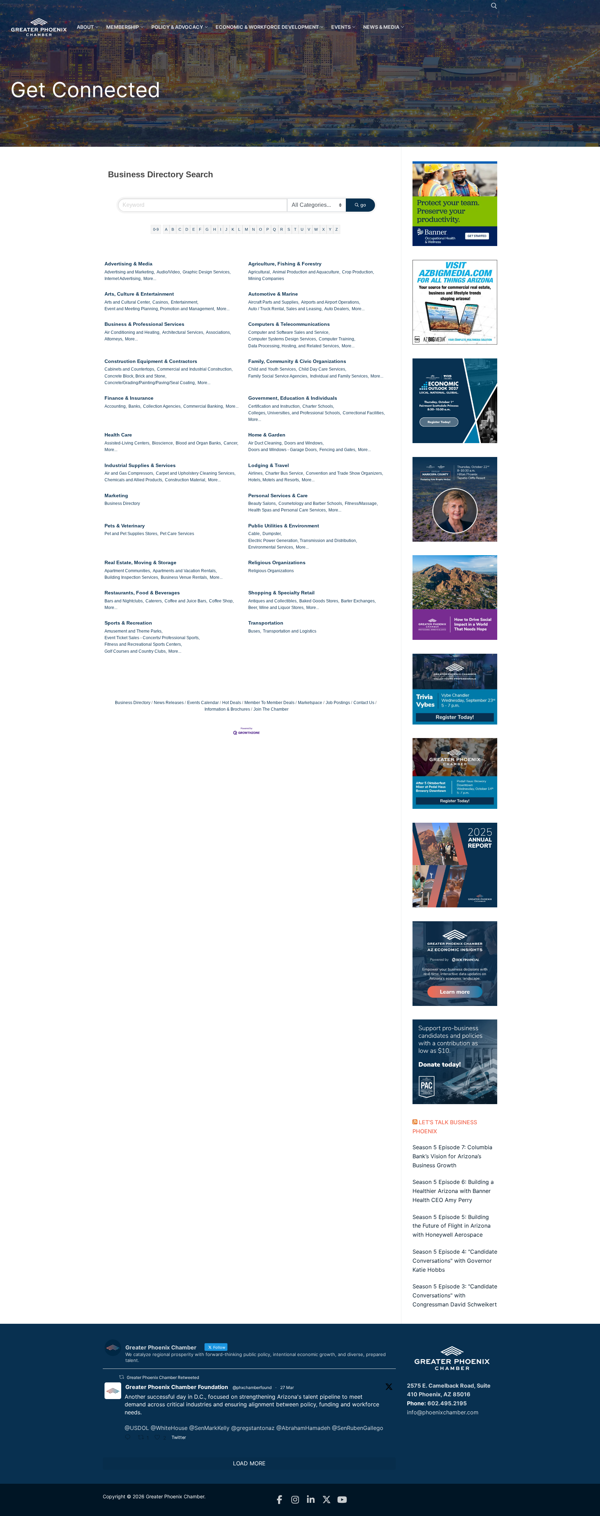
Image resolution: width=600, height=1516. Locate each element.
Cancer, (231, 443)
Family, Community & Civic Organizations (297, 361)
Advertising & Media (128, 263)
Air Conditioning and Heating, (132, 332)
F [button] (200, 229)
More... (149, 278)
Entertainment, (184, 302)
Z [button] (336, 229)
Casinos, (160, 302)
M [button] (246, 229)
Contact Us (363, 702)
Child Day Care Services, (322, 369)
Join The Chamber (271, 709)
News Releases (169, 702)
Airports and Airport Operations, (330, 302)
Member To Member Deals (269, 702)
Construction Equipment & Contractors (151, 361)
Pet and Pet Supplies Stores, (131, 533)
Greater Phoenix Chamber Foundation (176, 1386)
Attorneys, (114, 339)
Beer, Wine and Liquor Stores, (276, 607)
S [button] (289, 229)
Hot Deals (231, 702)
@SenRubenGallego (357, 1427)
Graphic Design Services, (207, 272)
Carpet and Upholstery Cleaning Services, (195, 473)
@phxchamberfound (252, 1387)
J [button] (226, 229)
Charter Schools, (318, 406)
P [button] (267, 229)
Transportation (265, 623)
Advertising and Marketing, (130, 272)
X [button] (323, 229)
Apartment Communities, (128, 570)
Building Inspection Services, (132, 577)
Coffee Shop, (221, 601)
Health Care (118, 435)
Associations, (218, 332)
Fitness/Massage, (361, 503)
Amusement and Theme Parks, (133, 631)
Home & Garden (266, 435)
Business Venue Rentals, (184, 577)
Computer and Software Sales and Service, (289, 332)
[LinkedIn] (311, 1500)
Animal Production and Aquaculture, (306, 272)
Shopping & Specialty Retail (281, 592)
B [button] (173, 229)
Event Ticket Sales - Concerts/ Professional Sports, (152, 637)
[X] (326, 1500)
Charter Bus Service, (284, 473)
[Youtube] (342, 1500)
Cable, (254, 533)
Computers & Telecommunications (289, 324)
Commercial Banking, (203, 406)
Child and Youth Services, (272, 369)
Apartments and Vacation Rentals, (185, 570)
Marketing (116, 495)
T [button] (295, 229)
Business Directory (122, 503)
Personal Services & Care (278, 495)
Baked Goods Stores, (319, 601)
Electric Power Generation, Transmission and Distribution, (302, 540)
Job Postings (338, 702)
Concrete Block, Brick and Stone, (135, 376)
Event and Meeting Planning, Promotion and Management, (160, 308)
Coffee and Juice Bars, (186, 601)
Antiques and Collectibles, (273, 601)
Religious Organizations (277, 562)
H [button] (214, 229)
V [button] (309, 229)
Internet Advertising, (123, 278)
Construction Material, (185, 479)
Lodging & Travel (268, 465)
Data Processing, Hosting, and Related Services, (294, 346)
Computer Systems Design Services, (282, 339)
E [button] (193, 229)
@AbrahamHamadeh (303, 1427)
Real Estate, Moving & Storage (140, 562)
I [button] (220, 229)
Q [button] (274, 229)
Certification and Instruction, (274, 406)
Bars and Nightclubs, (124, 601)
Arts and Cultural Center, (128, 302)
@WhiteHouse (169, 1427)
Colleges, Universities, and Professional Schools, (294, 412)
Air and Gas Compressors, (129, 473)
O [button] (260, 229)
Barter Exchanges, (358, 601)
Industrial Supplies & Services (140, 465)
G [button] (207, 229)
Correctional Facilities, (364, 412)
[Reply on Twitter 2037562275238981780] (129, 1438)
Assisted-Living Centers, (127, 443)
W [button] (316, 229)
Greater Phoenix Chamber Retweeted (163, 1377)
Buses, (254, 631)
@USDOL (137, 1427)
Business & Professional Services (144, 324)
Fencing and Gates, (337, 449)
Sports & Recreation (128, 623)
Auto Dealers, (337, 308)
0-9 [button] (156, 229)
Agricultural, (259, 272)
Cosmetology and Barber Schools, (310, 503)
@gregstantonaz (253, 1427)
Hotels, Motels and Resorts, (274, 479)
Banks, (134, 406)
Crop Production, (358, 272)
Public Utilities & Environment (283, 525)
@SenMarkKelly (209, 1427)
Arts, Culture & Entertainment (139, 294)
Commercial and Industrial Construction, (195, 369)
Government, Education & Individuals (292, 398)
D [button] (186, 229)
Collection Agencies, (162, 406)
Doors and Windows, (304, 443)
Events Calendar (203, 702)
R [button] (281, 229)
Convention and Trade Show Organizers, (344, 473)
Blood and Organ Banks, (199, 443)
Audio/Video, (169, 272)
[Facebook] (280, 1500)
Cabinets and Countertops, (130, 369)
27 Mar (287, 1387)
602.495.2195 (447, 1403)
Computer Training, (337, 339)
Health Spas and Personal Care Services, (287, 510)
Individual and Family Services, (339, 376)
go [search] (363, 205)
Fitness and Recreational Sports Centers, (143, 644)
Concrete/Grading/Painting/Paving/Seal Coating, (150, 382)
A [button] (166, 229)
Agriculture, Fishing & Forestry (285, 263)
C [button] (179, 229)
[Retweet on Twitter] (121, 1377)
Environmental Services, (271, 547)
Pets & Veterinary (125, 525)
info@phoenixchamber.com (442, 1412)
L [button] (239, 229)
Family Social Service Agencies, (278, 376)
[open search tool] (494, 6)
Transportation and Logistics (289, 631)
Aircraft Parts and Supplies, (273, 302)
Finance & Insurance (129, 398)
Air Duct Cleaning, (265, 443)
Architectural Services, (183, 332)
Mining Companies (266, 278)
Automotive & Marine (273, 294)
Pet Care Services (177, 533)
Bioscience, (163, 443)
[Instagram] (295, 1500)
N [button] (253, 229)
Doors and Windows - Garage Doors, (283, 449)
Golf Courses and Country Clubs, (136, 651)
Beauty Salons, (262, 503)
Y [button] (330, 229)
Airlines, (256, 473)
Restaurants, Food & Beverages (142, 592)
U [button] (302, 229)
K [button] (233, 229)
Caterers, (154, 601)
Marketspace (310, 702)
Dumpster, (272, 533)
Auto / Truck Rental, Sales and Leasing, (285, 308)
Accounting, (116, 406)
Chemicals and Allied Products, (134, 479)
